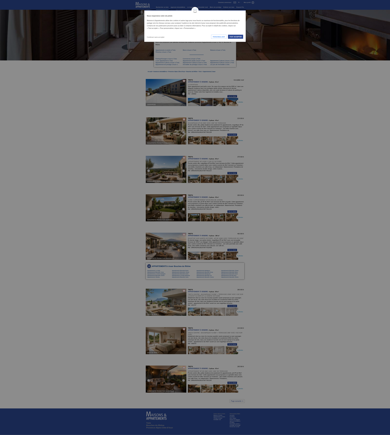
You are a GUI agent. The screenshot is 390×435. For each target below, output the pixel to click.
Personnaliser (219, 37)
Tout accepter (236, 37)
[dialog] (195, 26)
